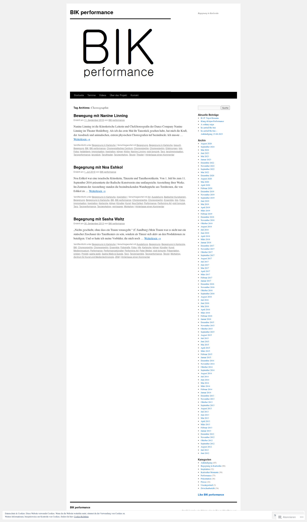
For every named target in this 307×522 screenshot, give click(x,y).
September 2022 (207, 169)
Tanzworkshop (121, 154)
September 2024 (207, 146)
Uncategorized (207, 485)
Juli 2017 (205, 261)
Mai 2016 (205, 306)
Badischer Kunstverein (175, 196)
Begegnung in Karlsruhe (104, 144)
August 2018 (206, 226)
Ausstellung (157, 196)
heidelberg (85, 151)
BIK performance (91, 12)
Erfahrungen (172, 148)
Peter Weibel (146, 250)
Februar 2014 (206, 389)
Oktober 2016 (206, 290)
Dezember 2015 (207, 322)
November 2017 (207, 248)
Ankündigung (206, 462)
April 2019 (205, 207)
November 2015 (207, 325)
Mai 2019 (205, 204)
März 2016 (205, 312)
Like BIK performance (211, 494)
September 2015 (207, 331)
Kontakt (135, 95)
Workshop (129, 206)
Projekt (85, 253)
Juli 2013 (205, 411)
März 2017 (205, 274)
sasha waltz (95, 253)
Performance (150, 203)
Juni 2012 (205, 453)
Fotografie (125, 247)
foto (180, 148)
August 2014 (206, 373)
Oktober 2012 (206, 440)
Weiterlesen (82, 139)
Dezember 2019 (207, 191)
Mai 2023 (205, 156)
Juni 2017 (205, 264)
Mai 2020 (205, 181)
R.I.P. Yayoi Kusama (210, 117)
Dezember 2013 (207, 395)
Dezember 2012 (207, 433)
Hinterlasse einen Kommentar (160, 154)
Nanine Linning (138, 151)
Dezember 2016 (207, 283)
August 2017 (206, 258)
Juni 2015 (205, 341)
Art (149, 196)
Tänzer (132, 154)
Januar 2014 (206, 392)
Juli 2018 (205, 229)
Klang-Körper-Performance (212, 121)
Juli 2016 (205, 299)
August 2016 (206, 296)
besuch (177, 144)
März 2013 (205, 424)
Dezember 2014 (207, 360)
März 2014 (205, 386)
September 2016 (207, 293)
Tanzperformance (82, 154)
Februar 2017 (206, 277)
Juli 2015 (205, 338)
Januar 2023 (206, 159)
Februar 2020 (206, 188)
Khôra (127, 151)
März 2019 (205, 210)
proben (77, 253)
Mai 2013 (205, 418)
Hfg (139, 247)
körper (120, 151)
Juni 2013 (205, 414)
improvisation (97, 151)
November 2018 (207, 220)
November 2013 (207, 398)
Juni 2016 (205, 303)
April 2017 (205, 271)
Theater (140, 154)
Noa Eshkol (137, 203)
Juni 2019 (205, 200)
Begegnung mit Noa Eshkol (98, 167)
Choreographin (157, 148)
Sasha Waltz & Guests (112, 253)
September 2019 (207, 197)
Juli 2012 (205, 449)
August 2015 (206, 335)
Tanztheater (107, 154)
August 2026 (206, 143)
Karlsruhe (103, 203)
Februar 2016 (206, 315)
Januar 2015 (206, 357)
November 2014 (207, 363)
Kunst (128, 203)
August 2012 (206, 446)
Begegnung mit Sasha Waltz (99, 218)
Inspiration (111, 151)
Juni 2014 (205, 379)
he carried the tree (208, 127)
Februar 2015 (206, 354)
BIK (86, 148)
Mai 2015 (205, 344)
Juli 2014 (205, 376)
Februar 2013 (206, 427)
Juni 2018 (205, 232)
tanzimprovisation (174, 151)
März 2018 (205, 239)
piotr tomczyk (153, 151)
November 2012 (207, 437)
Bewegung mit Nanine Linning (101, 115)
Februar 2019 (206, 213)
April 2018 (205, 236)
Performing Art (164, 203)
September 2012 (207, 443)
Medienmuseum (81, 250)
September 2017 (207, 255)
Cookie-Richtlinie (81, 516)
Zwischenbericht (208, 488)
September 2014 (207, 370)
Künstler (120, 203)
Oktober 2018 (206, 223)
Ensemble (169, 199)
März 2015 (205, 350)
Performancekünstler (114, 250)
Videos (102, 95)
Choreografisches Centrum (120, 148)
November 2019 (207, 194)
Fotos (76, 151)
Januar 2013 (206, 430)
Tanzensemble (137, 253)
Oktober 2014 (206, 366)
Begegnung (142, 144)
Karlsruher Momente (209, 472)
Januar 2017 (206, 280)
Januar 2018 (206, 242)
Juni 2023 (205, 153)
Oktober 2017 (206, 252)
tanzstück (96, 154)
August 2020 (206, 178)
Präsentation (173, 250)
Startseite (79, 95)
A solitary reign (207, 124)
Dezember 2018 (207, 216)
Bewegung (79, 148)
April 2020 (205, 185)
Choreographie (141, 148)
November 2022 (207, 165)
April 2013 (205, 421)
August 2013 (206, 408)
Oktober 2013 (206, 402)
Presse (203, 481)
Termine (91, 95)
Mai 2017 (205, 267)
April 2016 (205, 309)
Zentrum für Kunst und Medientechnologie (94, 256)
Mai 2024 (205, 149)
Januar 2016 (206, 319)
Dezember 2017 (207, 245)
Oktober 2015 (206, 328)
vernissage (117, 206)
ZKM (117, 256)
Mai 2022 (205, 172)
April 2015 (205, 347)
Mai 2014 (205, 382)
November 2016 (207, 287)
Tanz (162, 151)
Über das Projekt (118, 95)
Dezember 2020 (207, 175)
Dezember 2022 (207, 162)
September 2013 (207, 405)
